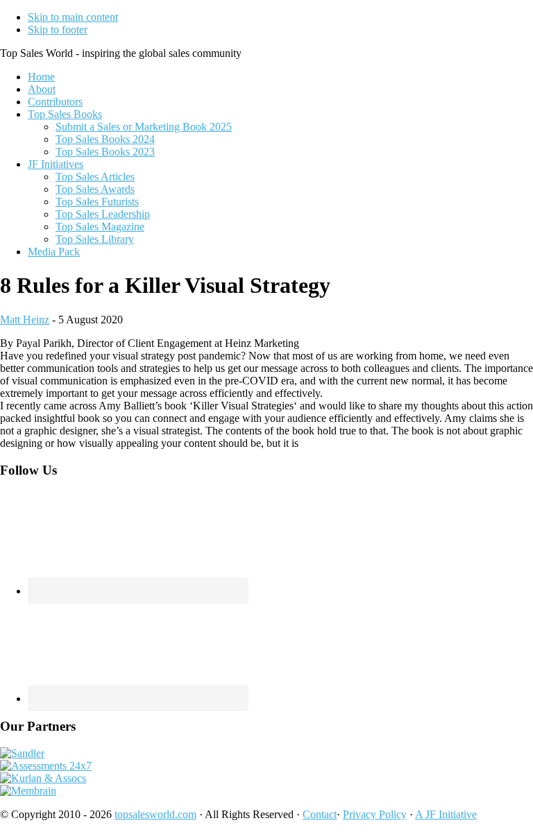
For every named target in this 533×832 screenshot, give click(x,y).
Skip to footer (57, 29)
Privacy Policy (375, 814)
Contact (320, 814)
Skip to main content (73, 17)
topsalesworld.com (155, 814)
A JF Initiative (446, 814)
